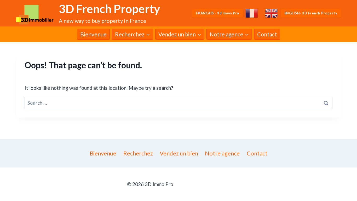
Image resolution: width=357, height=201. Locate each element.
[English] (271, 13)
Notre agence (222, 153)
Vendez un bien (179, 153)
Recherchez (138, 153)
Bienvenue (93, 34)
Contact (267, 34)
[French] (251, 13)
